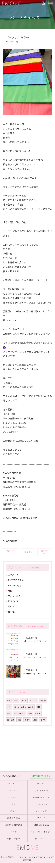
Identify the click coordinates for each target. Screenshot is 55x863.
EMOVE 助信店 (15, 585)
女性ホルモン (12, 700)
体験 (9, 713)
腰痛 (35, 720)
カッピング (13, 611)
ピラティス (13, 601)
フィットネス (14, 596)
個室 (38, 707)
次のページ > (45, 552)
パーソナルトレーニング (23, 707)
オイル (43, 720)
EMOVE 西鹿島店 (10, 541)
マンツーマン (19, 713)
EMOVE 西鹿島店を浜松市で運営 (20, 517)
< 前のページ (10, 552)
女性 (10, 590)
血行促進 (10, 720)
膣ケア (11, 606)
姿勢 (30, 713)
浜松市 (43, 700)
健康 (19, 720)
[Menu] (50, 3)
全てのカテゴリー (16, 575)
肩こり (27, 720)
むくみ (37, 713)
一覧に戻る (27, 551)
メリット (33, 700)
